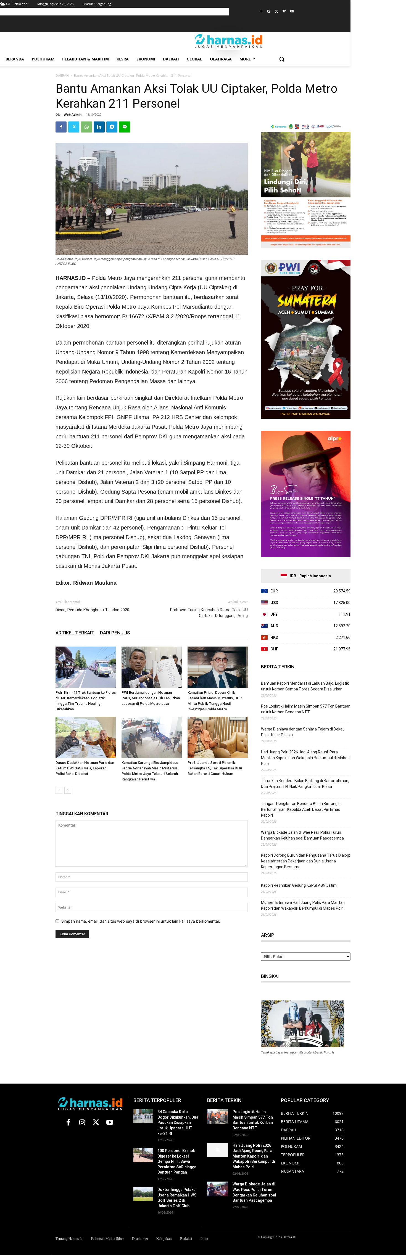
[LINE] (124, 127)
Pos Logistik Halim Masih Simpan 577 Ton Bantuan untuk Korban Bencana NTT (305, 709)
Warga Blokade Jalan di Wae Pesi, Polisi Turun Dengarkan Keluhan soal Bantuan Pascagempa (302, 835)
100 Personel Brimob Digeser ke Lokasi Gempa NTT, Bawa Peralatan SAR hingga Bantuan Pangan (176, 1161)
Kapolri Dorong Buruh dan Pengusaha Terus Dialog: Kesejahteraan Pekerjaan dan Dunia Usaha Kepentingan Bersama (305, 861)
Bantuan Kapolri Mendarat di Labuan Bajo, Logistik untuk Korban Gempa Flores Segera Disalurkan (305, 686)
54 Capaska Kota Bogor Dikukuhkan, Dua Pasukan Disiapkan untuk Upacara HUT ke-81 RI (177, 1122)
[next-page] (67, 790)
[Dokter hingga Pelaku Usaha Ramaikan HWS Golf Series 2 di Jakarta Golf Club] (143, 1194)
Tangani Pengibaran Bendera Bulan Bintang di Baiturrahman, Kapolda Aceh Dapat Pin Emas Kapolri (301, 809)
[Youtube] (292, 12)
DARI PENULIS (115, 633)
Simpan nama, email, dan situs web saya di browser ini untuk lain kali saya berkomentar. (140, 921)
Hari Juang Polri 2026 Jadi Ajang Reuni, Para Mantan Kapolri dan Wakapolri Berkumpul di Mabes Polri (305, 758)
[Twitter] (276, 12)
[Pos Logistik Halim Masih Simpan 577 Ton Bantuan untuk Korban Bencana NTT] (217, 1116)
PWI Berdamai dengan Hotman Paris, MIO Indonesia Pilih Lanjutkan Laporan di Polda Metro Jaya (151, 698)
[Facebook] (261, 12)
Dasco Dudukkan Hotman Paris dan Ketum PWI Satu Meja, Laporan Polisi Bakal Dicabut (85, 768)
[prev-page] (59, 790)
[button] (281, 59)
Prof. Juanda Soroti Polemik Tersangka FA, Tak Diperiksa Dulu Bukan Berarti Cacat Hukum (215, 768)
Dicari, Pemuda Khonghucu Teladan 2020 (92, 609)
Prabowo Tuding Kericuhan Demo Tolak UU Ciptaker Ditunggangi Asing (209, 612)
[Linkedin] (99, 127)
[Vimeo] (284, 12)
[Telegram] (111, 127)
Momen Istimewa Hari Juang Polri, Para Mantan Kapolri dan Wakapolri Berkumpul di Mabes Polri (303, 905)
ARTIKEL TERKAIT (75, 633)
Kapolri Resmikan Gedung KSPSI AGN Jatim (299, 885)
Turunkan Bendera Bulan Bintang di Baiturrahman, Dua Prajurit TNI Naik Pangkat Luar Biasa (305, 784)
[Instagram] (269, 12)
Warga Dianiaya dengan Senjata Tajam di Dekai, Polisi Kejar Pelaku (302, 732)
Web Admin (72, 114)
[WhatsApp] (86, 127)
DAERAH (62, 75)
